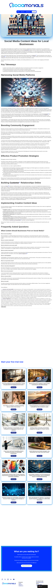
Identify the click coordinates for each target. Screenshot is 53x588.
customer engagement (6, 298)
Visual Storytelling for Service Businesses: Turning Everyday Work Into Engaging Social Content (13, 384)
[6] (48, 113)
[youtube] (14, 579)
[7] (19, 182)
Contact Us (28, 11)
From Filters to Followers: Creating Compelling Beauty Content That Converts (13, 406)
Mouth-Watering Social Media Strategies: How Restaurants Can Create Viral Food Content (39, 452)
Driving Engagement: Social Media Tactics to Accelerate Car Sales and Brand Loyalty (39, 406)
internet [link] (7, 186)
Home (18, 11)
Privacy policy (39, 584)
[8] (8, 185)
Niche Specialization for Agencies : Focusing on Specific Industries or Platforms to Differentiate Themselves (39, 498)
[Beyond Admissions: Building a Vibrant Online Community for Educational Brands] (39, 375)
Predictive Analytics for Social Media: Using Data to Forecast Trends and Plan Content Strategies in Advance (13, 498)
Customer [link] (14, 183)
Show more (3, 306)
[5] (5, 56)
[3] (28, 49)
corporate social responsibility (7, 289)
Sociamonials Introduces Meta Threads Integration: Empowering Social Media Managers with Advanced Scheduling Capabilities (13, 475)
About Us (22, 11)
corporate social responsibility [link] (15, 220)
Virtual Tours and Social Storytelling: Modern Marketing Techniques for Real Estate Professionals (13, 452)
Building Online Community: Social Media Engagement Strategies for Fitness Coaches (39, 428)
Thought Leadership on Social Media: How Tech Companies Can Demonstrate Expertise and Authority (13, 429)
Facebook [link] (3, 56)
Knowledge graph (39, 582)
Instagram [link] (34, 55)
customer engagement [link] (22, 253)
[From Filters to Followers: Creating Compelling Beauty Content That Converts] (13, 397)
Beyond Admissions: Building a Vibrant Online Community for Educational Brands (39, 384)
